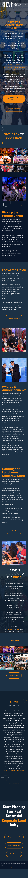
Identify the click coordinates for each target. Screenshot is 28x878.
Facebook (10, 629)
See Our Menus (14, 531)
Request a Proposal (14, 837)
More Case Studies (14, 845)
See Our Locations (14, 318)
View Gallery (14, 675)
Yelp (17, 629)
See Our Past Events (14, 108)
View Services (14, 854)
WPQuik (15, 867)
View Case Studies (14, 783)
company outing (12, 67)
